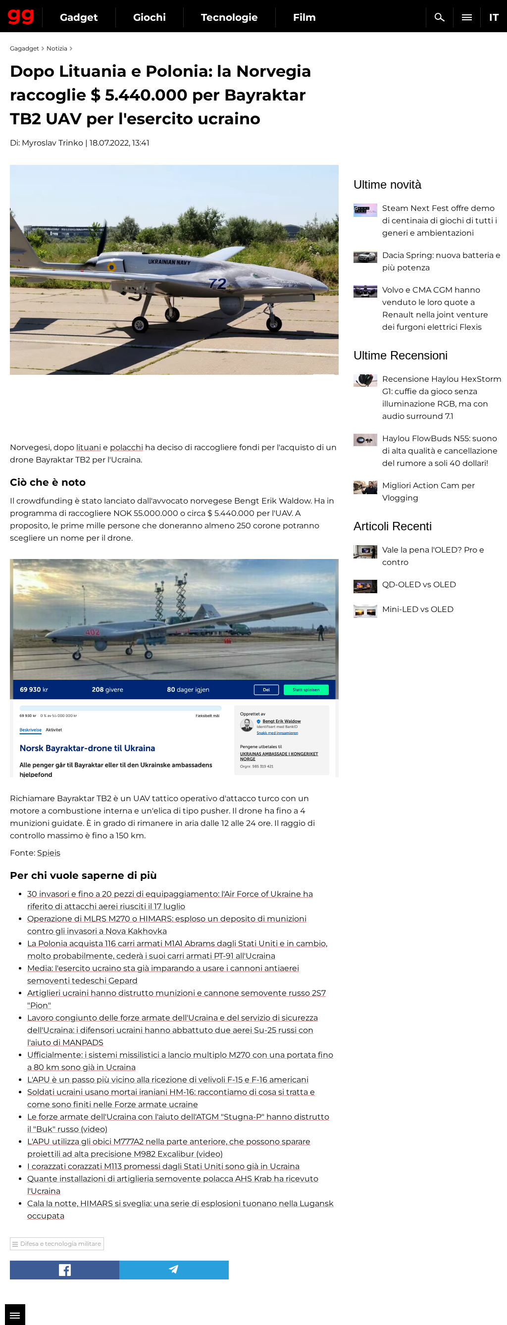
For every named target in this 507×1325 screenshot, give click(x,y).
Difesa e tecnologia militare (60, 1243)
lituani (88, 447)
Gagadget (21, 15)
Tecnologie (229, 17)
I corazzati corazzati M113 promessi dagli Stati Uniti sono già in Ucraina (163, 1166)
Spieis (48, 853)
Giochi (149, 17)
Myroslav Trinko (52, 143)
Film (304, 17)
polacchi (126, 447)
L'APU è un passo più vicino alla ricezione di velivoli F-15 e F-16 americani (167, 1079)
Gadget (79, 17)
